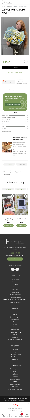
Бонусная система (15, 302)
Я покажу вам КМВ (15, 332)
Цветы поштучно (15, 317)
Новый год (15, 349)
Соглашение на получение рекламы (15, 299)
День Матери (15, 357)
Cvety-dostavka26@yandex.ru (15, 255)
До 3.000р (15, 337)
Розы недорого (15, 369)
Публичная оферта (15, 297)
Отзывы (15, 289)
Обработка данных (15, 294)
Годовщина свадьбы (15, 389)
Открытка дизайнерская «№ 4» (8, 219)
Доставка (9, 164)
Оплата (15, 287)
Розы (15, 322)
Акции (15, 324)
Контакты (15, 282)
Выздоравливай (15, 384)
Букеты (15, 314)
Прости (15, 371)
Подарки (15, 312)
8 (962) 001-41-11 (15, 253)
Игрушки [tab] (20, 189)
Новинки (15, 334)
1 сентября (15, 359)
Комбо (15, 327)
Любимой (15, 374)
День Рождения (15, 379)
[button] (26, 208)
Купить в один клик (15, 72)
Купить (15, 67)
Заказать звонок (15, 259)
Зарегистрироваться (13, 104)
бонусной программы (20, 108)
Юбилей (15, 387)
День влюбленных (15, 354)
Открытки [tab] (8, 189)
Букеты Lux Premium (15, 339)
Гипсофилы (15, 329)
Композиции (15, 319)
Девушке (15, 376)
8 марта (15, 352)
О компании (15, 279)
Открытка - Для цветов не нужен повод (21, 219)
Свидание (15, 381)
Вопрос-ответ (15, 292)
